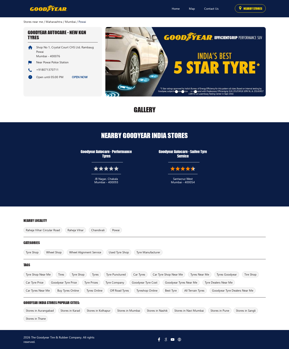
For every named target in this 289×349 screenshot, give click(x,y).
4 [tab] (195, 91)
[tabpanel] (185, 61)
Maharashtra (54, 21)
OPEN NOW (80, 77)
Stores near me (33, 21)
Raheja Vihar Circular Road (43, 230)
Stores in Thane (36, 318)
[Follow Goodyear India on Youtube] (173, 339)
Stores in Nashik (157, 310)
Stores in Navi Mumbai (189, 310)
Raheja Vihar (75, 230)
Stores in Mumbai (128, 310)
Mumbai (70, 21)
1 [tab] (176, 91)
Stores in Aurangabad (40, 310)
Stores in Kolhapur (98, 310)
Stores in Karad (70, 310)
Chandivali (98, 230)
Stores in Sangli (246, 310)
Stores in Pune (220, 310)
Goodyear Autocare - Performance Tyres (106, 153)
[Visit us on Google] (166, 339)
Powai (116, 230)
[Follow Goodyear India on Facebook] (159, 339)
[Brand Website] (179, 339)
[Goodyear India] (48, 9)
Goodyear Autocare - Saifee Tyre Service (183, 153)
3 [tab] (189, 91)
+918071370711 (47, 70)
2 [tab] (182, 91)
